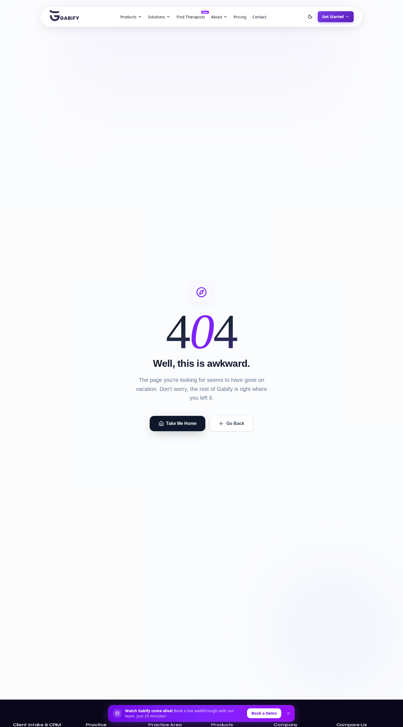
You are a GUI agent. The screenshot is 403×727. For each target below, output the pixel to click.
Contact (259, 16)
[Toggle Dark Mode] (310, 16)
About (216, 16)
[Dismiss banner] (288, 713)
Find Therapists (192, 15)
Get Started (333, 16)
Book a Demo (264, 713)
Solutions (156, 16)
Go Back (235, 423)
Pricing (240, 16)
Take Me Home (181, 423)
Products (128, 16)
